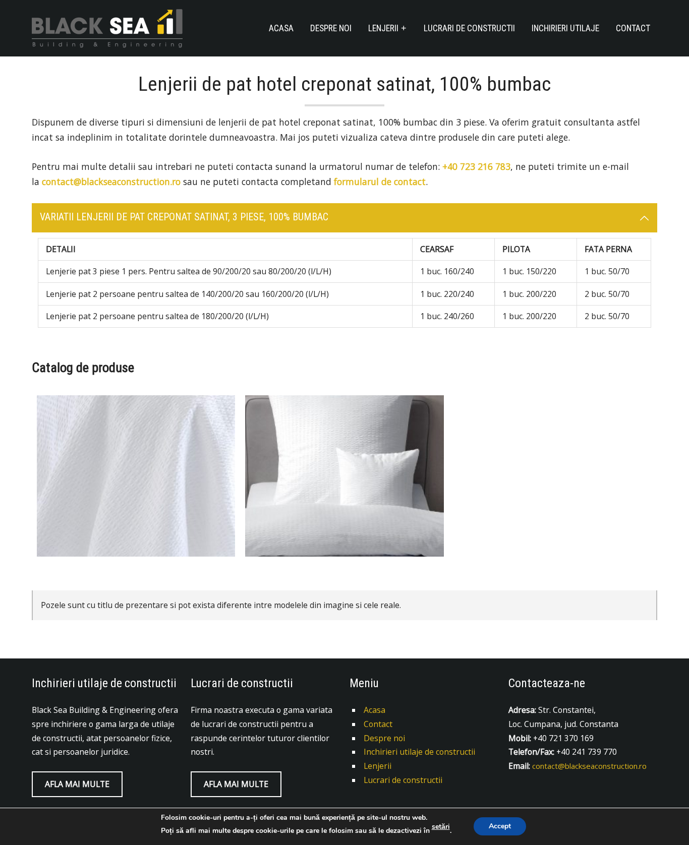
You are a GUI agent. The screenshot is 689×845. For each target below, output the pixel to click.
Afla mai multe (77, 784)
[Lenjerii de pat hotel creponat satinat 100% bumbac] (136, 476)
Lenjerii (383, 28)
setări (441, 826)
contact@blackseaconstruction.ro (111, 181)
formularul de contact (380, 181)
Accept (500, 826)
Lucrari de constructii (469, 28)
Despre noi (331, 28)
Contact (633, 28)
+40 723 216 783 (476, 166)
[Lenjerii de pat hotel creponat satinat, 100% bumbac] (344, 476)
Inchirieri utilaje (565, 28)
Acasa (281, 28)
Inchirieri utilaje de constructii (419, 751)
